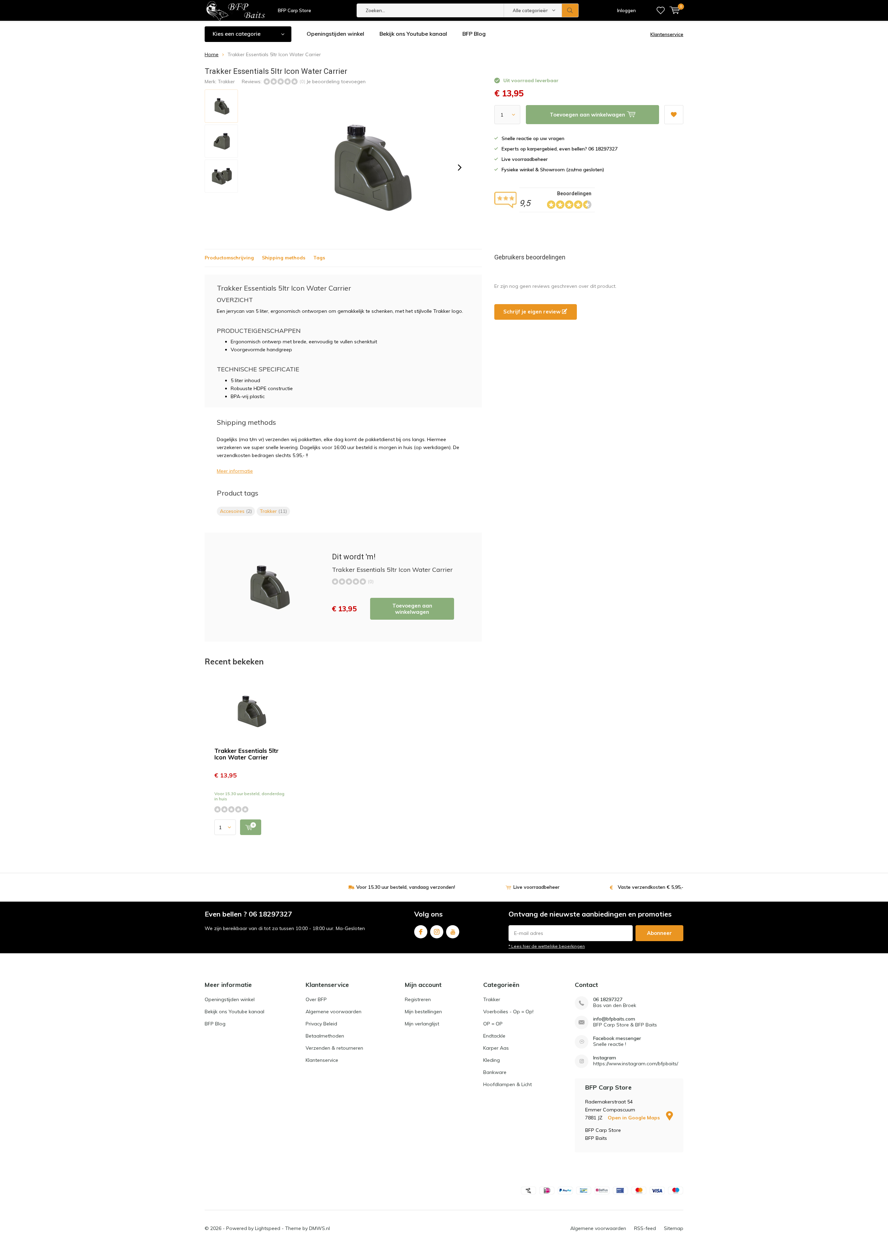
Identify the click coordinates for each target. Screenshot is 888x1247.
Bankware (494, 1072)
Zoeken (570, 10)
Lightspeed (267, 1228)
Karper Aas (496, 1048)
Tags (319, 258)
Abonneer (659, 933)
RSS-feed (645, 1228)
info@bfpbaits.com (614, 1019)
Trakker (226, 81)
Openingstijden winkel (335, 33)
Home (212, 54)
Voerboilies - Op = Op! (508, 1011)
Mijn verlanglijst (422, 1024)
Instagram (436, 931)
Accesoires (236, 511)
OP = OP (493, 1024)
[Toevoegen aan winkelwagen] (250, 827)
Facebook (420, 931)
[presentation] (459, 167)
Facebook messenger (617, 1038)
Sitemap (673, 1228)
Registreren (418, 999)
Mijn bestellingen (423, 1011)
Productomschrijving (229, 258)
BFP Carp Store (294, 10)
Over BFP (316, 999)
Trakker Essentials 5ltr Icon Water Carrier (246, 754)
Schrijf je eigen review (532, 311)
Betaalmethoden (325, 1036)
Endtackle (494, 1036)
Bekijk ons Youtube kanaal (413, 33)
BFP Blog (474, 33)
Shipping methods (283, 258)
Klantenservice (666, 34)
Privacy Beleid (321, 1024)
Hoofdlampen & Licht (507, 1084)
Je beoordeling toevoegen (336, 81)
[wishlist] (661, 10)
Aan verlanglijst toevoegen (673, 114)
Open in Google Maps (634, 1118)
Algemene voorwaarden (333, 1011)
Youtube (452, 931)
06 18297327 (607, 1000)
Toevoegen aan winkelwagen (412, 608)
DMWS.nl (319, 1228)
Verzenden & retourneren (334, 1048)
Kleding (491, 1060)
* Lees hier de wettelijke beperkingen (547, 946)
